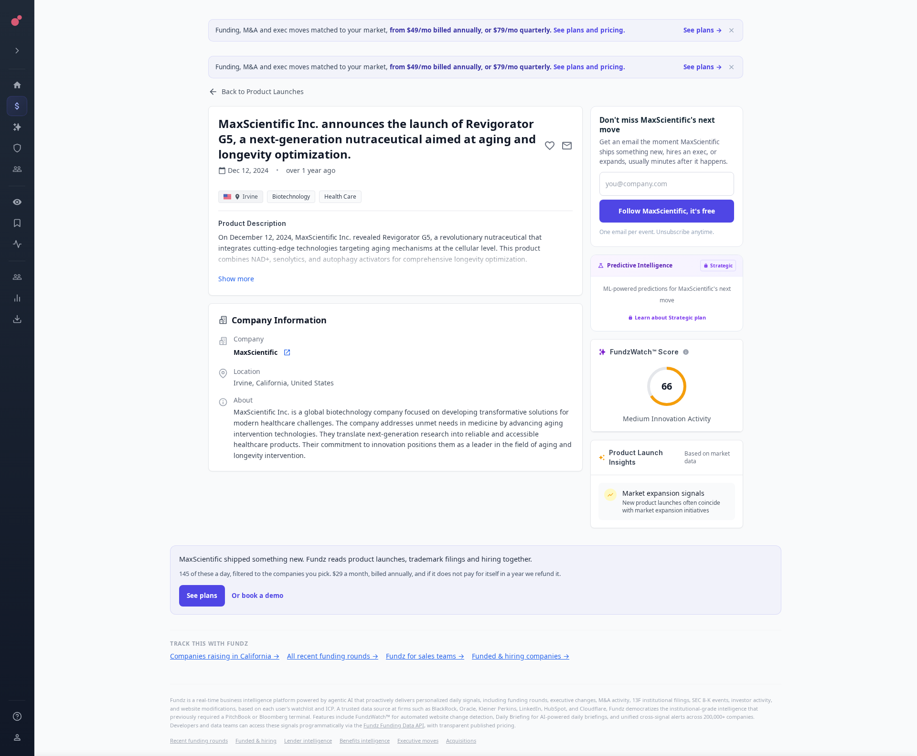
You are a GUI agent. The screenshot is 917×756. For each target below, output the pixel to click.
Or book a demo (257, 595)
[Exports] (17, 319)
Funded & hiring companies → (520, 655)
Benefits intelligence (365, 740)
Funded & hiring (256, 740)
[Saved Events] (17, 223)
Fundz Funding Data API (393, 725)
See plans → (702, 30)
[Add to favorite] (549, 145)
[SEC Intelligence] (17, 148)
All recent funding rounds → (332, 655)
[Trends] (17, 298)
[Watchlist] (17, 202)
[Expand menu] (17, 50)
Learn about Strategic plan (670, 317)
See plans (202, 595)
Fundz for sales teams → (425, 655)
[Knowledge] (17, 716)
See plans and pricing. (589, 30)
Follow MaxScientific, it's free (666, 210)
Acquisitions (461, 740)
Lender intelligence (308, 740)
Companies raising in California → (224, 655)
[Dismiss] (731, 30)
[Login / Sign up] (17, 737)
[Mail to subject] (567, 145)
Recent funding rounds (199, 740)
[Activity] (17, 244)
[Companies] (17, 127)
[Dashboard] (17, 85)
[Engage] (17, 277)
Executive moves (417, 740)
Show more (236, 278)
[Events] (17, 106)
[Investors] (17, 169)
